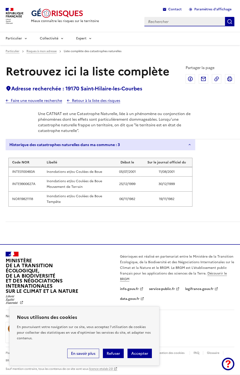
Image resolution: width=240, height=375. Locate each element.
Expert (81, 38)
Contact (175, 9)
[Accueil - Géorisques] (65, 13)
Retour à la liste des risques (96, 100)
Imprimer (229, 79)
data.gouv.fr (129, 298)
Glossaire (213, 353)
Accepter (139, 353)
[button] (228, 364)
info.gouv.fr (129, 288)
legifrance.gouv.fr (199, 288)
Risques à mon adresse (41, 51)
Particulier (14, 38)
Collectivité (49, 38)
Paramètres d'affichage (213, 9)
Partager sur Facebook (190, 79)
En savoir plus (83, 353)
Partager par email (203, 79)
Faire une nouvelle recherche (36, 100)
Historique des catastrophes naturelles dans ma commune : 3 (64, 144)
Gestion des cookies (170, 353)
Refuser (113, 353)
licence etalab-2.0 (101, 369)
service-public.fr (162, 288)
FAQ (196, 353)
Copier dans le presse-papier (216, 79)
